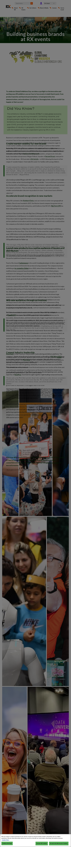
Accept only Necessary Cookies (59, 843)
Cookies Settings (7, 843)
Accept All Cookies (41, 843)
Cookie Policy (5, 840)
